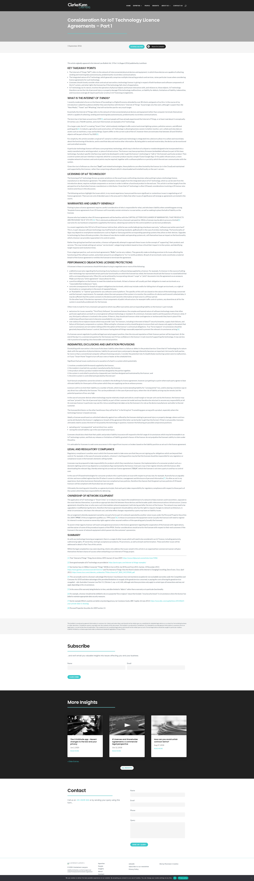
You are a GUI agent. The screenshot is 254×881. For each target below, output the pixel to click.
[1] (102, 119)
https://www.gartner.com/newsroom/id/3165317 (85, 570)
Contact (101, 874)
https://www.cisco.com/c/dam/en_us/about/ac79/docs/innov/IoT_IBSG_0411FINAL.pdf (103, 572)
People (100, 866)
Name (69, 663)
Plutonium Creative (171, 864)
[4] (94, 220)
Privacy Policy (134, 869)
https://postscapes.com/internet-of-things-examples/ (127, 562)
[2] (78, 129)
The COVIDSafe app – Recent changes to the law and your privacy (83, 741)
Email (129, 663)
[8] (117, 517)
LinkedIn (132, 864)
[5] (179, 220)
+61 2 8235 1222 (82, 800)
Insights (101, 869)
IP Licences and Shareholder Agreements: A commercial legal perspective (125, 741)
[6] (178, 329)
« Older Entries (73, 761)
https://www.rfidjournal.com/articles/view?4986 (140, 558)
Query (132, 820)
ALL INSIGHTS (127, 768)
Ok (175, 878)
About (100, 871)
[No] (252, 878)
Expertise (101, 864)
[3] (97, 134)
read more (74, 751)
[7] (164, 478)
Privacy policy (183, 878)
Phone (132, 810)
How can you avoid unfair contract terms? (166, 740)
